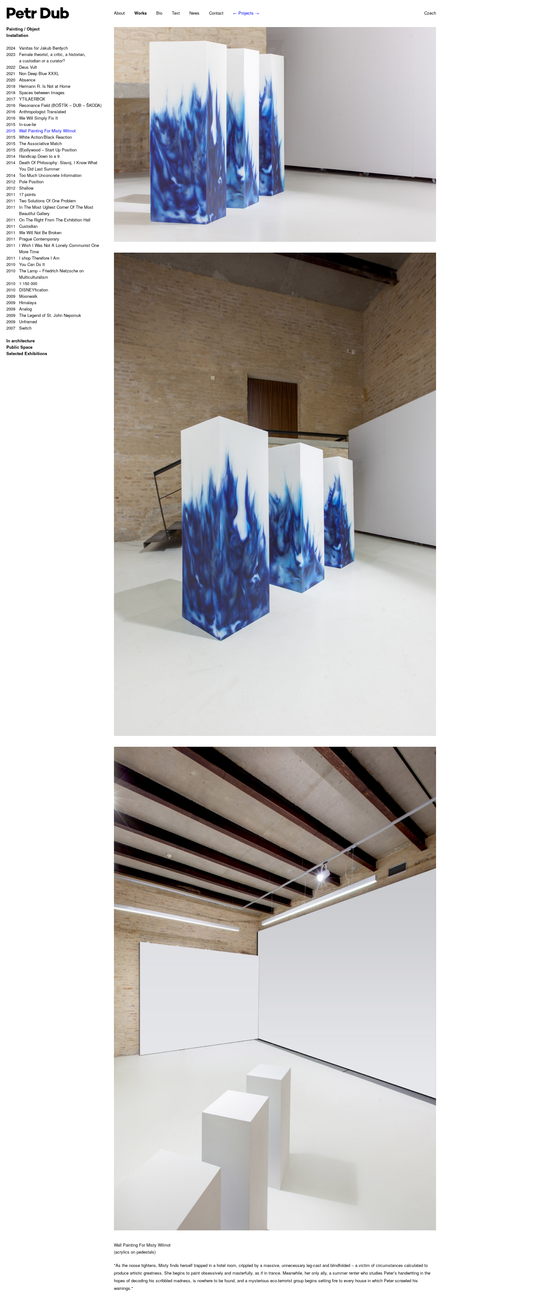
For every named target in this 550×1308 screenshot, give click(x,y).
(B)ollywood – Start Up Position (41, 150)
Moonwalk (22, 296)
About (119, 13)
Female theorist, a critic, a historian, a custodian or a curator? (46, 57)
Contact (216, 13)
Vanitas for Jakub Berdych (37, 48)
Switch (19, 328)
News (194, 13)
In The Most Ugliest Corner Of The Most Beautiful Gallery (49, 210)
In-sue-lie (21, 124)
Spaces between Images (35, 92)
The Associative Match (34, 143)
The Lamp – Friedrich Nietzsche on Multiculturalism (45, 274)
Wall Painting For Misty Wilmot (41, 131)
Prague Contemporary (32, 239)
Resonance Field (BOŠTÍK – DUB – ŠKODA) (54, 105)
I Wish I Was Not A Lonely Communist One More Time (52, 248)
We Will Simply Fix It (32, 118)
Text (176, 13)
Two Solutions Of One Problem (41, 201)
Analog (19, 309)
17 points (21, 194)
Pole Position (25, 181)
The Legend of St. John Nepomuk (43, 315)
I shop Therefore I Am (33, 258)
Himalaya (21, 302)
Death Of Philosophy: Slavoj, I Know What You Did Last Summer (51, 165)
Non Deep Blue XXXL (32, 73)
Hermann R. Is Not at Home (38, 86)
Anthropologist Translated (36, 111)
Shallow (19, 188)
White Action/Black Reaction (39, 137)
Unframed (21, 321)
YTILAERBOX (25, 99)
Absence (20, 80)
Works (140, 13)
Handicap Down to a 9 (33, 156)
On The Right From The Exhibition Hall (48, 220)
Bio (159, 13)
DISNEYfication (27, 290)
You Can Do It (25, 264)
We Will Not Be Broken (33, 232)
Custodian (22, 226)
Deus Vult (21, 67)
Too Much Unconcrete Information (43, 175)
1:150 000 (21, 283)
